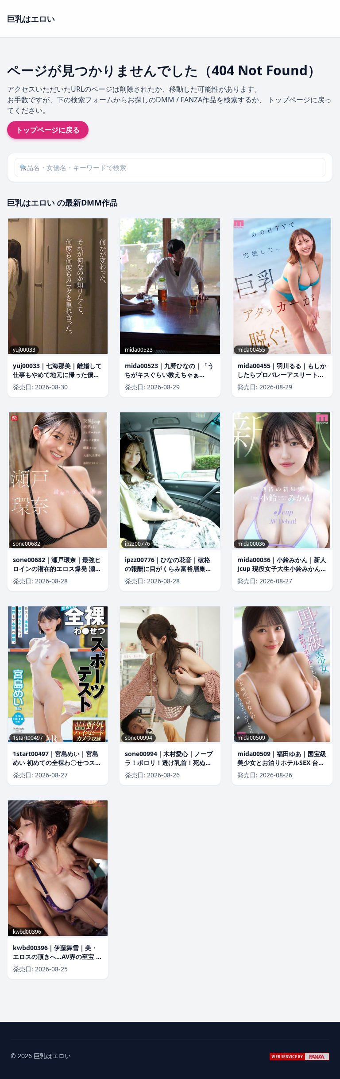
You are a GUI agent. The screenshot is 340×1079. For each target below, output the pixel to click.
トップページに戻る (48, 130)
